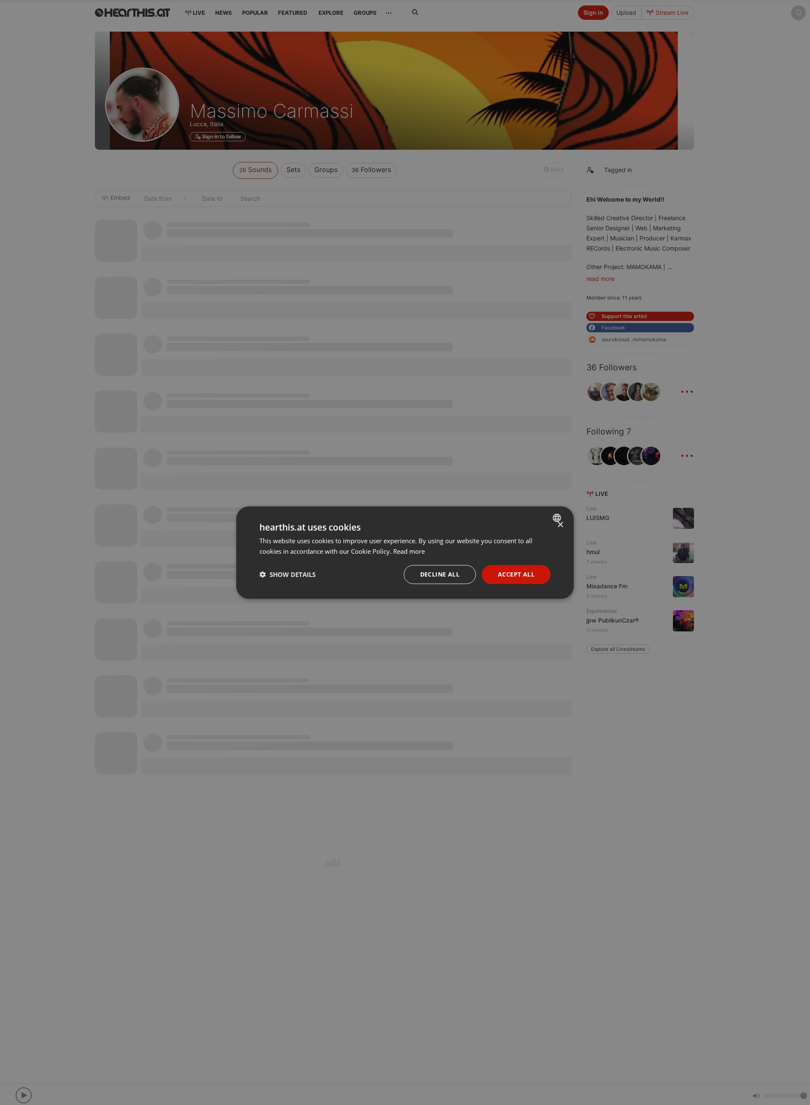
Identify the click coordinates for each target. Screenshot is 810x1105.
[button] (287, 574)
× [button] (560, 525)
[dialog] (405, 553)
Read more (409, 551)
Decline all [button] (439, 574)
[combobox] (558, 518)
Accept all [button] (516, 574)
